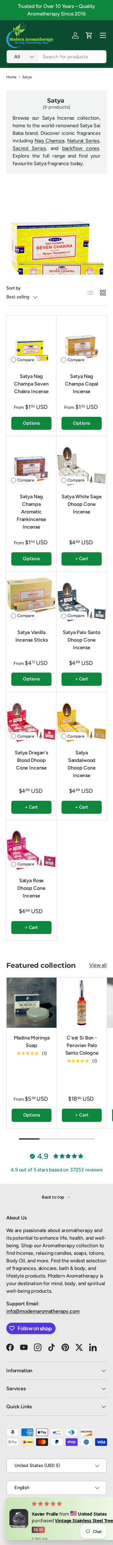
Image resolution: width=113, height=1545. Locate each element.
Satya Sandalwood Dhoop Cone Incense (81, 764)
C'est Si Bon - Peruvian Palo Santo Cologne (82, 1045)
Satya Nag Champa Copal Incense (81, 383)
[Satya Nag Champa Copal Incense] (81, 341)
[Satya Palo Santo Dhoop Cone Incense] (81, 597)
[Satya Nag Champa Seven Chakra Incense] (31, 341)
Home (11, 77)
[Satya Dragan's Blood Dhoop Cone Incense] (31, 717)
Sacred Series (29, 148)
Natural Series (83, 141)
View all (98, 965)
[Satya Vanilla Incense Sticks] (31, 597)
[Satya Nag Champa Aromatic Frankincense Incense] (31, 461)
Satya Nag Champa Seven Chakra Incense (31, 383)
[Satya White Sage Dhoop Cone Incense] (81, 461)
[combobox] (56, 56)
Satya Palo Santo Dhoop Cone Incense (81, 639)
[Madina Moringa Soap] (31, 1003)
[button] (89, 35)
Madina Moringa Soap (32, 1041)
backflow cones (80, 148)
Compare (25, 359)
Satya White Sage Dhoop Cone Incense (81, 504)
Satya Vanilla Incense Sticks (31, 636)
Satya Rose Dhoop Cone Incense (31, 888)
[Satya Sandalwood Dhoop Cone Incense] (81, 717)
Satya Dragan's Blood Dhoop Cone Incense (31, 760)
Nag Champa (49, 141)
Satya (26, 77)
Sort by (13, 288)
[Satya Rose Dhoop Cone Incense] (31, 845)
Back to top (53, 1197)
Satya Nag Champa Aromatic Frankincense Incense (31, 512)
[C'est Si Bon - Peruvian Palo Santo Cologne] (82, 1003)
